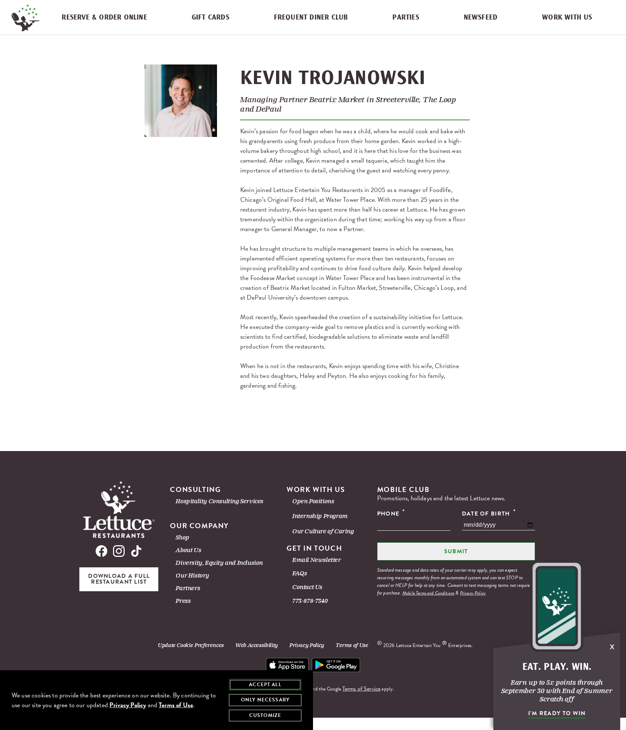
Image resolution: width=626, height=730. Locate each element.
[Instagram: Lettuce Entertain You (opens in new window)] (119, 553)
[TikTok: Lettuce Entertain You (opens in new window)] (135, 553)
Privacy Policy (473, 593)
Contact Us (307, 587)
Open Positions (313, 501)
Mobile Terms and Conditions (428, 593)
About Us (188, 550)
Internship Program (320, 516)
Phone (391, 513)
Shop (182, 537)
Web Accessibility (256, 645)
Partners (188, 588)
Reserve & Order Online (104, 17)
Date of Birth (489, 513)
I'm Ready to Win (556, 713)
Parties (405, 17)
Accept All (265, 684)
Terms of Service (361, 688)
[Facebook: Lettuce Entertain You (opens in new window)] (103, 553)
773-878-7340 (309, 601)
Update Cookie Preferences (191, 645)
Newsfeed (481, 17)
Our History (192, 575)
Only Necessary (265, 700)
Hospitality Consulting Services (219, 501)
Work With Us (567, 17)
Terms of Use (352, 645)
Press (183, 601)
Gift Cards (210, 17)
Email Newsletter (316, 560)
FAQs (299, 573)
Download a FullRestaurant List (119, 579)
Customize (265, 715)
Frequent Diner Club (311, 17)
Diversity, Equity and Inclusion (219, 563)
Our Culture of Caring (323, 531)
